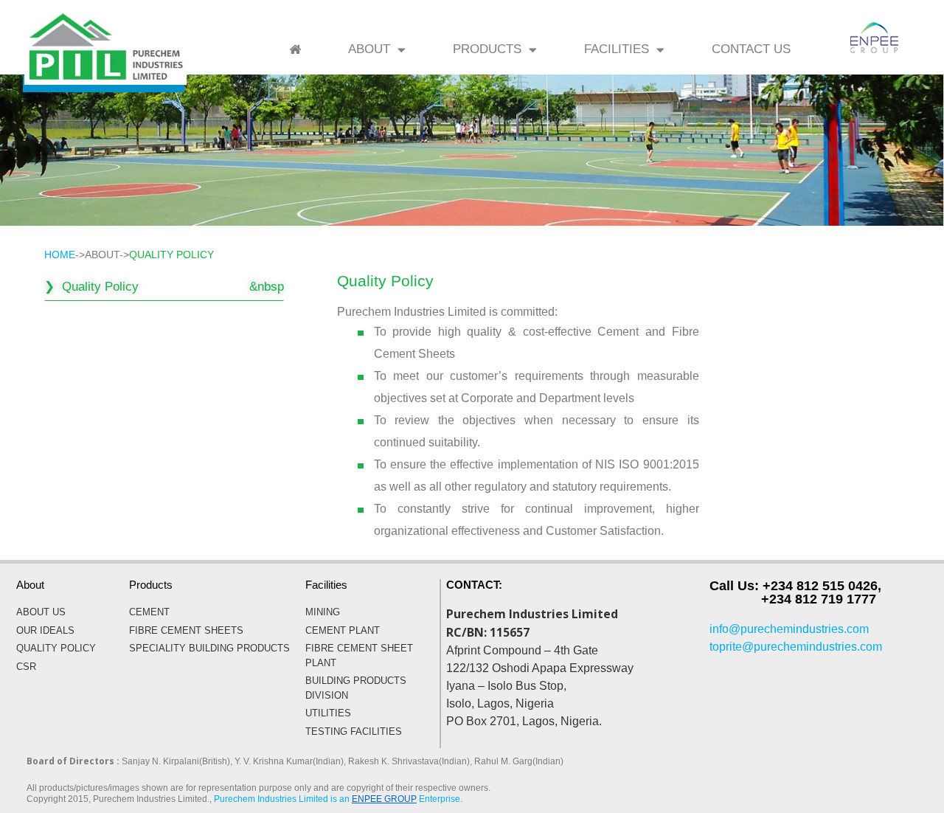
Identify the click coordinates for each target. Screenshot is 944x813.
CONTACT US (751, 49)
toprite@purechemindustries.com (795, 646)
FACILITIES (616, 49)
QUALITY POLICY (171, 254)
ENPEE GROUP (384, 799)
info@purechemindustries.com (789, 629)
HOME (59, 254)
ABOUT (369, 49)
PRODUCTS (487, 49)
